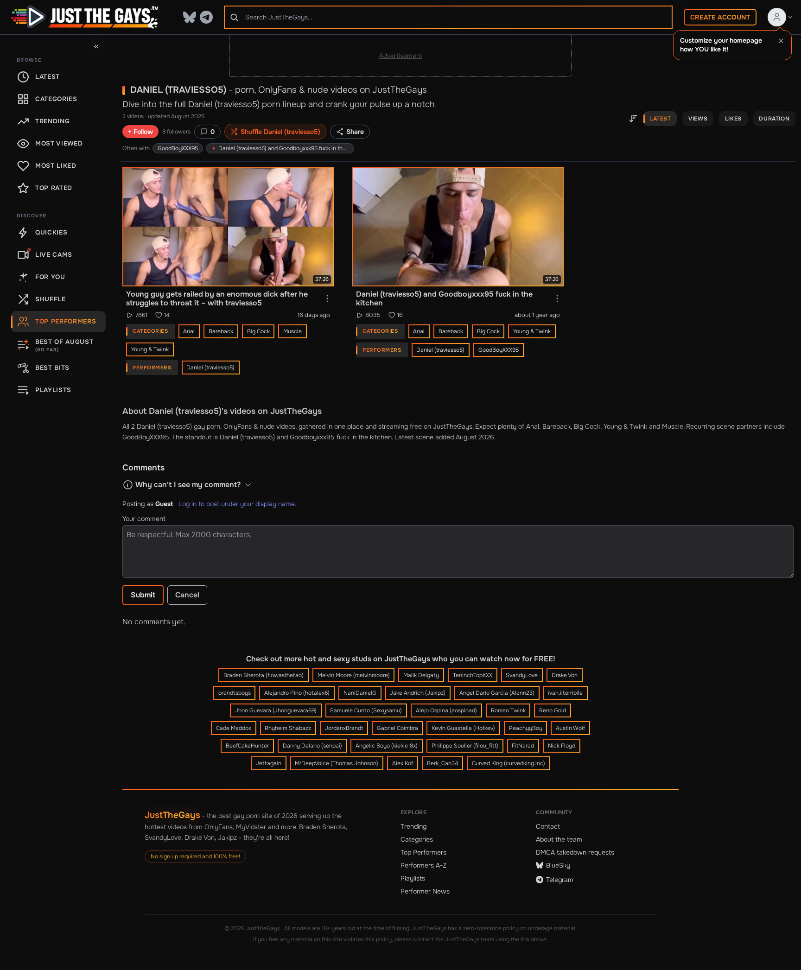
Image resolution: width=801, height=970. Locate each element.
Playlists (412, 878)
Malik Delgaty (421, 675)
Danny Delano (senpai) (312, 745)
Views (697, 118)
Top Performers (423, 852)
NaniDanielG (359, 693)
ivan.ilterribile (565, 693)
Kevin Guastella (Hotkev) (463, 728)
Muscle (292, 331)
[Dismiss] (781, 40)
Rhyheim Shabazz (288, 728)
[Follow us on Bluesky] (189, 17)
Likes (733, 118)
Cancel (187, 595)
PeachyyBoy (525, 728)
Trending (413, 826)
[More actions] (327, 298)
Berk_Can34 (442, 763)
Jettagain (268, 763)
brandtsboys (234, 693)
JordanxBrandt (344, 728)
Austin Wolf (570, 728)
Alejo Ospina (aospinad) (446, 710)
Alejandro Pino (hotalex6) (297, 693)
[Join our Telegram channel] (206, 17)
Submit (143, 595)
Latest (660, 118)
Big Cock (258, 331)
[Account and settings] (781, 17)
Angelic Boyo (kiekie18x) (387, 745)
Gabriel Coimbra (397, 728)
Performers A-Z (423, 865)
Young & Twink (150, 349)
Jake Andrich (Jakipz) (417, 693)
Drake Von (565, 675)
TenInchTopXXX (472, 675)
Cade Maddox (233, 728)
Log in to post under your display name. (237, 504)
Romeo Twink (508, 710)
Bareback (221, 331)
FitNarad (523, 745)
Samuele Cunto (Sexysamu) (366, 710)
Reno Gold (552, 710)
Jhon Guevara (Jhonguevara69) (276, 710)
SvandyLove (522, 675)
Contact (548, 826)
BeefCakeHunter (247, 745)
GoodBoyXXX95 (178, 148)
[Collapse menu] (96, 46)
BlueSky (558, 865)
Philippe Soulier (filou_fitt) (465, 745)
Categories (416, 839)
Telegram (559, 879)
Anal (189, 331)
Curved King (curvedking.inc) (508, 763)
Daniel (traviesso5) (210, 367)
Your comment (143, 518)
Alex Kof (402, 763)
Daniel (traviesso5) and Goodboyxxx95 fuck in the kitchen (306, 437)
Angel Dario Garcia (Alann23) (496, 693)
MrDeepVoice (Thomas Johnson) (336, 763)
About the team (559, 839)
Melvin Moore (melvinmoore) (354, 675)
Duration (774, 118)
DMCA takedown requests (575, 852)
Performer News (425, 891)
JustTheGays (172, 815)
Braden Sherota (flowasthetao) (263, 675)
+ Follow (140, 131)
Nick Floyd (561, 745)
